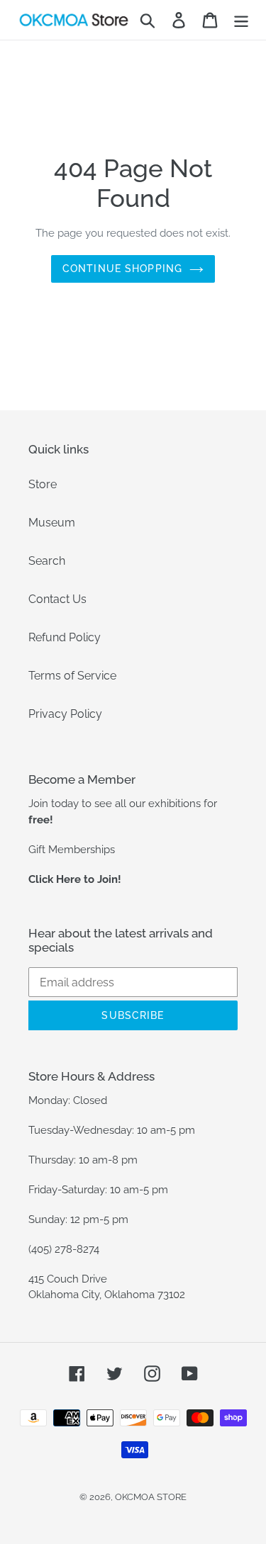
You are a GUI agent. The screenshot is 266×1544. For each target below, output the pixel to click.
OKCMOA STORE (151, 1497)
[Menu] (241, 19)
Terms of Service (72, 675)
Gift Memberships (71, 849)
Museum (51, 522)
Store (42, 484)
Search (46, 561)
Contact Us (57, 599)
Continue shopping (122, 268)
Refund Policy (64, 637)
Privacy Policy (65, 714)
